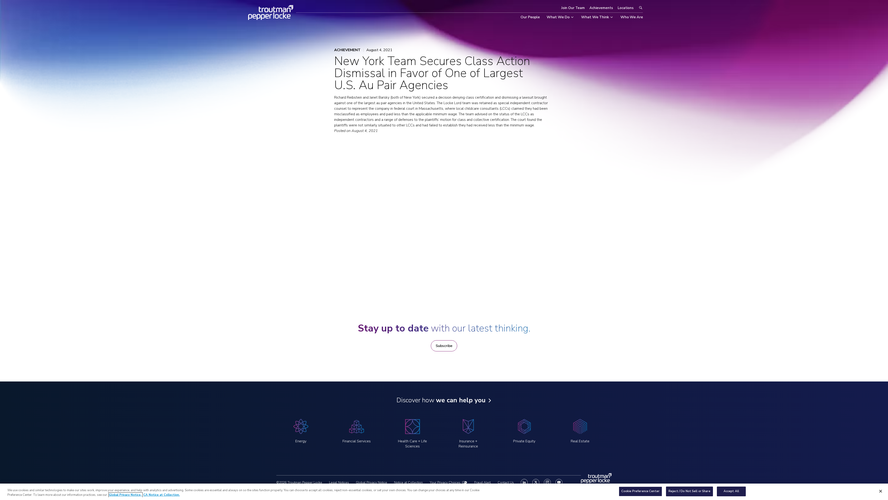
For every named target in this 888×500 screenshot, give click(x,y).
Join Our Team (573, 8)
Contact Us (506, 482)
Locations (626, 8)
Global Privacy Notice (371, 482)
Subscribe (444, 345)
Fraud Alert (482, 482)
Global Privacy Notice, (125, 495)
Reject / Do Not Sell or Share (689, 491)
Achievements (601, 8)
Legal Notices (339, 482)
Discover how (440, 400)
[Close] (881, 491)
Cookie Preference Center (640, 491)
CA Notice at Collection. (161, 495)
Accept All (731, 491)
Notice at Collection (408, 482)
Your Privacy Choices (445, 482)
